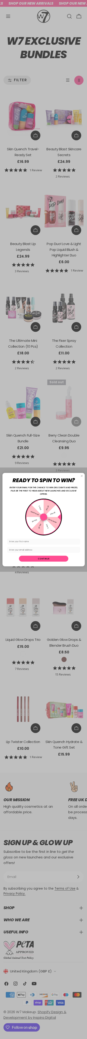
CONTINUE (43, 558)
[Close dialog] (82, 476)
